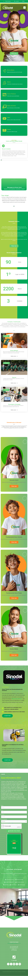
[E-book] (4, 130)
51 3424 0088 (14, 960)
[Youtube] (14, 964)
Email (2, 810)
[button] (24, 7)
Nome (2, 805)
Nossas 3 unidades (6, 148)
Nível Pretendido (4, 819)
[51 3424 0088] (14, 957)
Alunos (9, 82)
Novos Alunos (10, 70)
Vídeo (8, 117)
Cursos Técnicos (11, 93)
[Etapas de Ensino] (4, 106)
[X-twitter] (11, 964)
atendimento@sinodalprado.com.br (14, 943)
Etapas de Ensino (11, 105)
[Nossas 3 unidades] (3, 146)
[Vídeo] (4, 118)
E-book (9, 129)
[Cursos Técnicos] (4, 94)
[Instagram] (17, 964)
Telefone (2, 814)
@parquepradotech (17, 698)
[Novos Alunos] (4, 71)
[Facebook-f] (8, 964)
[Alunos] (4, 83)
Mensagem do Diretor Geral (14, 187)
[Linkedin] (20, 964)
